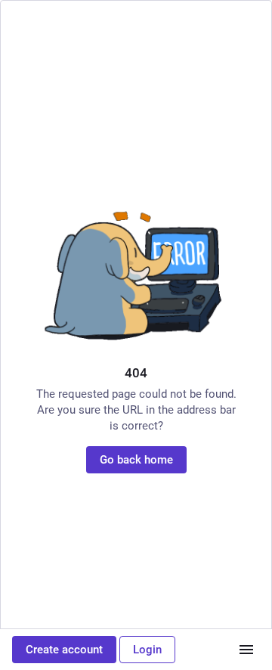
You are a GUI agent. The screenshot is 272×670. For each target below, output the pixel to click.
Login (147, 649)
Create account (64, 649)
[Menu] (246, 649)
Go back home (136, 460)
